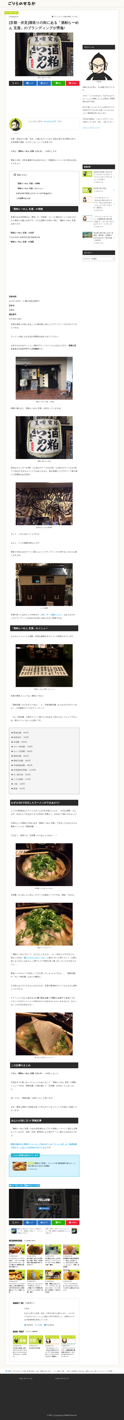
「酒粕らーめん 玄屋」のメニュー (29, 188)
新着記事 (80, 3)
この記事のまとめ (23, 198)
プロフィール (69, 3)
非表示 (24, 175)
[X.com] (38, 1325)
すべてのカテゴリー (92, 3)
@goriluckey (49, 121)
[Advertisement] (44, 101)
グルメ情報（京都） (11, 12)
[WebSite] (28, 1325)
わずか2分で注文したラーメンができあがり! (34, 193)
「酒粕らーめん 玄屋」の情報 (28, 183)
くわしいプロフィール (91, 128)
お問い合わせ (107, 3)
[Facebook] (44, 1208)
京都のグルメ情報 (33, 1185)
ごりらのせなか (57, 1415)
